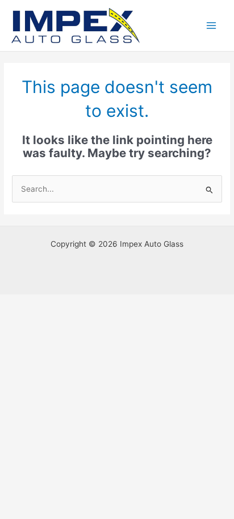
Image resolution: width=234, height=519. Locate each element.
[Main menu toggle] (211, 25)
